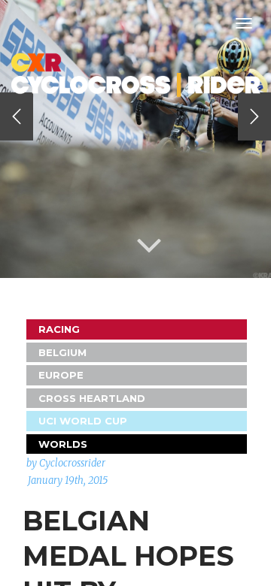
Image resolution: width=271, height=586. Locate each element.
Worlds (62, 444)
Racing (59, 329)
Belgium (62, 352)
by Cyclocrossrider (65, 463)
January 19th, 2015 (68, 480)
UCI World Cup (82, 421)
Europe (61, 375)
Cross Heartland (91, 398)
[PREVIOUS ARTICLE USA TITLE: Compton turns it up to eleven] (16, 116)
